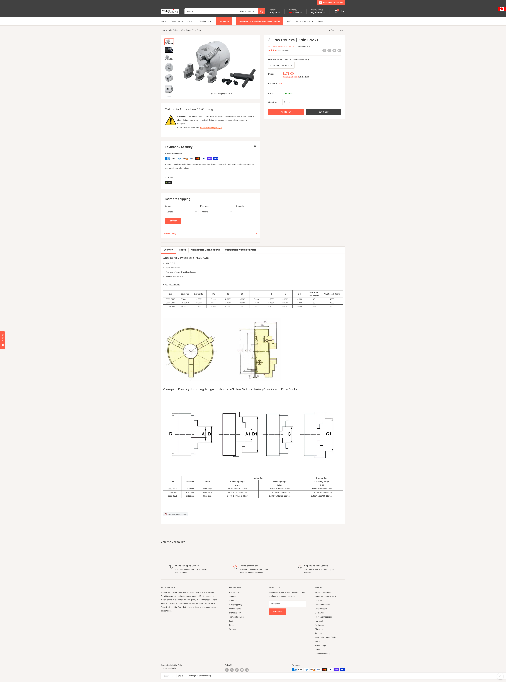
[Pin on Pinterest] (329, 50)
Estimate (173, 221)
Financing (322, 21)
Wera (317, 641)
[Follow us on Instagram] (232, 670)
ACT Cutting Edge (322, 592)
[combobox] (210, 11)
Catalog (191, 21)
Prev (333, 30)
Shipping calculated (291, 77)
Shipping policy (235, 604)
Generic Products (322, 653)
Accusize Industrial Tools (281, 47)
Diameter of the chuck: (288, 59)
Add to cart (286, 112)
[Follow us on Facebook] (227, 670)
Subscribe (277, 611)
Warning (232, 629)
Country (168, 206)
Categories (175, 21)
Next (341, 30)
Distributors (204, 21)
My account (317, 12)
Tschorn (318, 633)
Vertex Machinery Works (325, 637)
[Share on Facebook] (324, 50)
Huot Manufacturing (323, 617)
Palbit (317, 649)
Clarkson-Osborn (322, 604)
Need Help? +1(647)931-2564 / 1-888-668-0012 (259, 21)
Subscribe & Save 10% (333, 3)
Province (204, 206)
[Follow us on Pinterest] (237, 670)
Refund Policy (170, 233)
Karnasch (319, 621)
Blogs (231, 625)
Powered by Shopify (168, 668)
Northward (319, 625)
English (166, 676)
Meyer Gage (320, 645)
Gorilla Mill (319, 613)
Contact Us (224, 21)
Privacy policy (235, 613)
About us (233, 600)
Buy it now (323, 112)
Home (163, 21)
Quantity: (272, 102)
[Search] (261, 11)
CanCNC (319, 600)
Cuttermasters (321, 609)
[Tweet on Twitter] (334, 50)
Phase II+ (319, 629)
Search (232, 596)
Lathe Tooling (173, 30)
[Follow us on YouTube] (242, 670)
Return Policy (235, 609)
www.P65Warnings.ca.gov (211, 127)
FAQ (289, 21)
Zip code (240, 206)
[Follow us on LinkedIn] (247, 670)
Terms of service (303, 21)
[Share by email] (339, 50)
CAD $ (180, 676)
